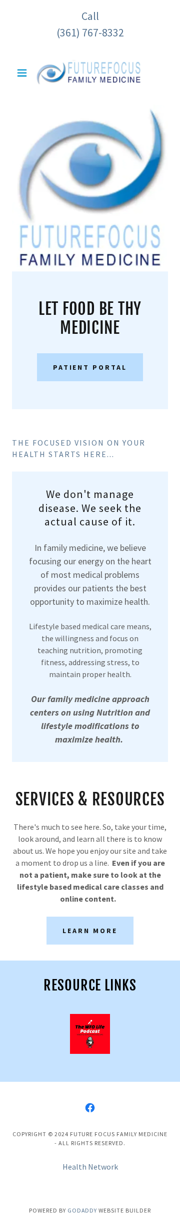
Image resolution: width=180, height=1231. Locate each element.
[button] (24, 73)
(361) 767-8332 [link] (90, 32)
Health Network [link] (90, 1167)
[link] (90, 73)
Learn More (90, 930)
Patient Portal (90, 367)
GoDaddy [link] (83, 1210)
